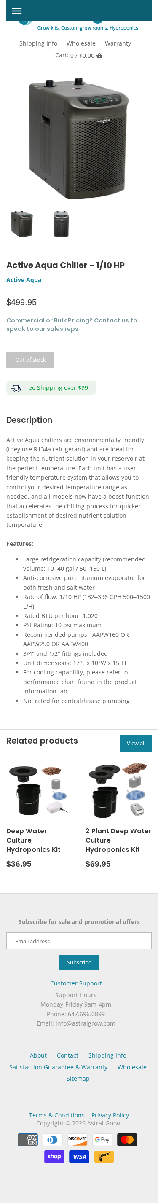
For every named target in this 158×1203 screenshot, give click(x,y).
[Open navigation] (17, 11)
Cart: (74, 55)
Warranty (118, 43)
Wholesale (81, 43)
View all (136, 743)
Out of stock (30, 359)
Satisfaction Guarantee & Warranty (58, 1067)
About (38, 1055)
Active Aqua (23, 280)
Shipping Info (38, 43)
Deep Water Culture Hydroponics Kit (33, 840)
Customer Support (76, 983)
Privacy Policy (110, 1115)
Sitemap (78, 1078)
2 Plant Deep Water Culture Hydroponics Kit (119, 840)
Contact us (111, 320)
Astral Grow (103, 1123)
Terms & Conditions (57, 1115)
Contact (67, 1055)
